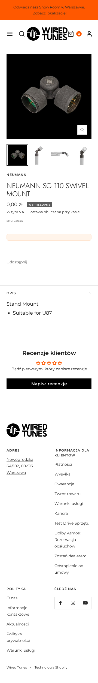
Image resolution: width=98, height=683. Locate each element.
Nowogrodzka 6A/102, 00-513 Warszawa (20, 466)
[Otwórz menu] (9, 33)
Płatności (63, 464)
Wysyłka (62, 474)
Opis (11, 293)
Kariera (61, 513)
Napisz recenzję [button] (49, 383)
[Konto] (89, 34)
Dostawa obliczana (44, 212)
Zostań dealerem (70, 555)
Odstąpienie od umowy (68, 569)
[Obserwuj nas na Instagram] (73, 603)
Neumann (17, 175)
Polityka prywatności (18, 637)
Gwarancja (64, 484)
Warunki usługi (68, 503)
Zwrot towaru (67, 493)
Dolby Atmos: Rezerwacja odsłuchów (67, 540)
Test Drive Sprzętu (71, 523)
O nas (12, 597)
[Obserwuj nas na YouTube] (85, 603)
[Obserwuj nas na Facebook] (60, 603)
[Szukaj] (21, 33)
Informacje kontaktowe (18, 611)
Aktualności (18, 624)
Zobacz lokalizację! (49, 13)
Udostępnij (17, 262)
